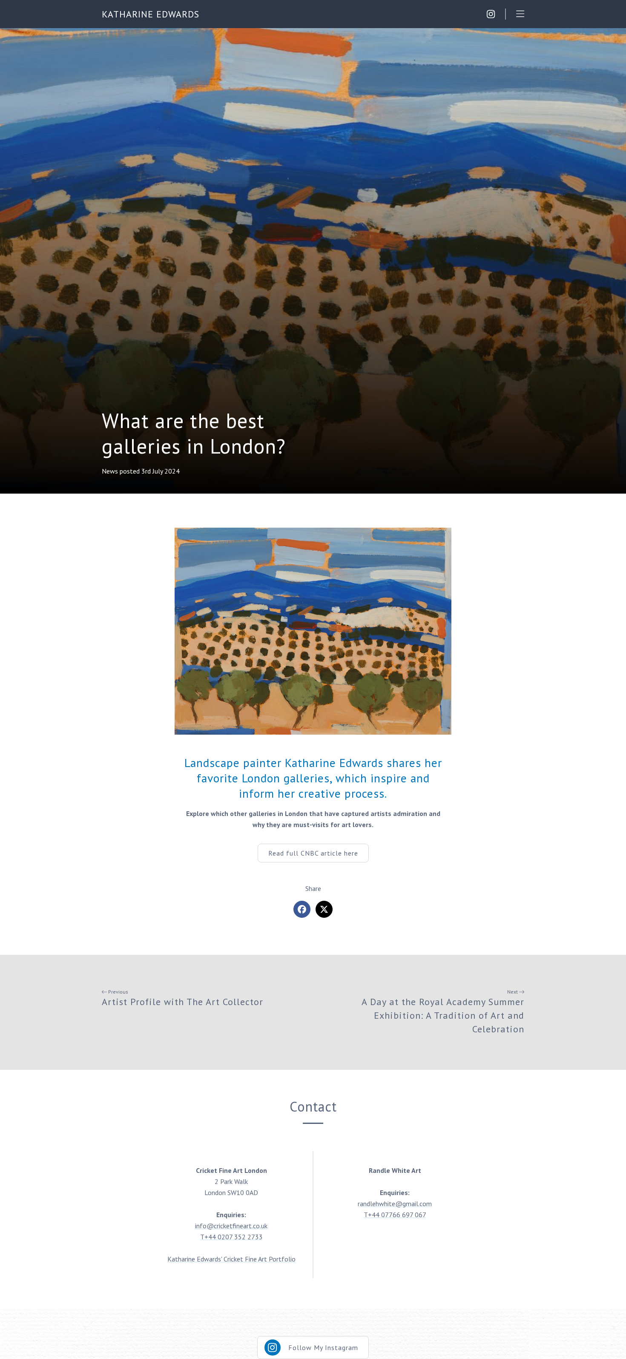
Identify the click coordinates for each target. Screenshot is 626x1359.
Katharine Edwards (150, 14)
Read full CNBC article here (313, 853)
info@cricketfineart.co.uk (231, 1225)
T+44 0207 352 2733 (231, 1237)
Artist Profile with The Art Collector (182, 1002)
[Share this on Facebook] (301, 909)
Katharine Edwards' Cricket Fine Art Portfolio (231, 1259)
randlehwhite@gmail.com (395, 1203)
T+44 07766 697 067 (395, 1214)
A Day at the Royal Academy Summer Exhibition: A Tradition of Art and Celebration (443, 1015)
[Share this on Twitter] (324, 909)
